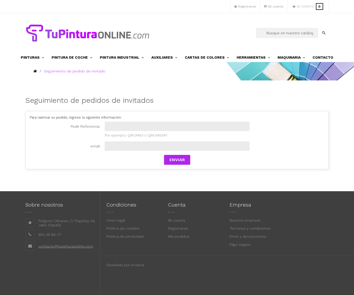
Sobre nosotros (44, 205)
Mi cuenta (176, 220)
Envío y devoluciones (248, 236)
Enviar (177, 159)
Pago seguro (240, 244)
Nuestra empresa (245, 220)
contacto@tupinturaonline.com (65, 246)
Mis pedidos (178, 236)
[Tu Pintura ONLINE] (87, 33)
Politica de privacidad (125, 236)
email (95, 146)
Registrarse (178, 228)
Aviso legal (116, 220)
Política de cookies (123, 228)
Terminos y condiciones (250, 228)
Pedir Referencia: (85, 126)
